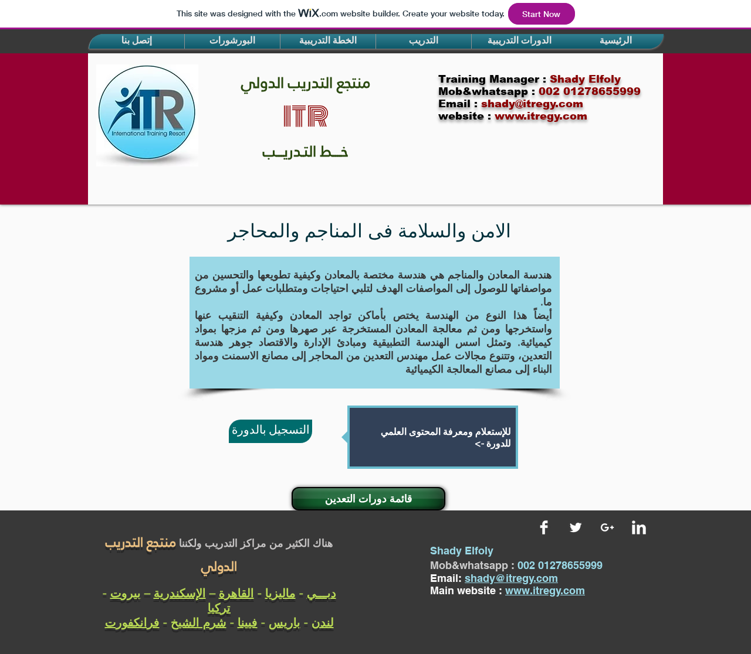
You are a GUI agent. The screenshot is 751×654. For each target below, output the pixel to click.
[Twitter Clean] (576, 527)
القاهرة (236, 592)
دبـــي (321, 592)
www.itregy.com (545, 590)
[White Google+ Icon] (607, 527)
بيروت (125, 592)
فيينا (248, 622)
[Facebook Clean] (544, 527)
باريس (284, 622)
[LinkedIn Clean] (639, 527)
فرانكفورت (132, 622)
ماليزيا (280, 592)
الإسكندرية (180, 592)
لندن (323, 622)
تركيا (219, 607)
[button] (136, 41)
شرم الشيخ (198, 622)
